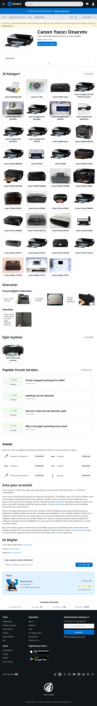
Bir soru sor (88, 370)
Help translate (8, 674)
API (4, 640)
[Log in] (93, 4)
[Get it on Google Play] (38, 659)
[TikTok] (55, 674)
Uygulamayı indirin (38, 646)
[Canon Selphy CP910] (60, 265)
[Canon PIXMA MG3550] (13, 176)
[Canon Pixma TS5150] (60, 243)
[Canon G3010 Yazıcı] (60, 87)
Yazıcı (30, 17)
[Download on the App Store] (39, 651)
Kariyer (6, 633)
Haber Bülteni (8, 636)
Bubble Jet (60, 502)
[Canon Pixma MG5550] (13, 221)
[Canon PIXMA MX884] (84, 176)
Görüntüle (39, 456)
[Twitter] (64, 674)
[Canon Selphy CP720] (36, 265)
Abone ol (79, 632)
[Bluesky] (83, 674)
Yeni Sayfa (89, 74)
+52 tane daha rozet (84, 590)
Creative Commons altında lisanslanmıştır (54, 702)
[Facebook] (60, 674)
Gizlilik (5, 654)
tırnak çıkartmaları (76, 530)
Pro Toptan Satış (35, 633)
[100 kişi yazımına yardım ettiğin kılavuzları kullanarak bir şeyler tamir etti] (84, 586)
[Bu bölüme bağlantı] (1, 485)
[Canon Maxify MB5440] (13, 154)
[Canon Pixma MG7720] (36, 221)
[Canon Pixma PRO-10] (13, 243)
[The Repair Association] (92, 674)
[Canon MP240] (36, 154)
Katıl (30, 629)
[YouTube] (74, 674)
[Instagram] (69, 674)
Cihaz (4, 17)
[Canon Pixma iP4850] (60, 198)
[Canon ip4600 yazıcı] (60, 132)
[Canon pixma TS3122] (36, 243)
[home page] (15, 4)
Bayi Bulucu (33, 636)
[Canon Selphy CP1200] (13, 265)
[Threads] (88, 674)
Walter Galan (48, 39)
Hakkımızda (7, 621)
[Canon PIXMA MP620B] (60, 176)
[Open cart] (87, 4)
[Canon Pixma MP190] (60, 221)
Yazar (9, 575)
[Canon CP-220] (36, 87)
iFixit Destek (7, 629)
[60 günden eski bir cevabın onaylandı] (79, 586)
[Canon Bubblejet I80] (13, 87)
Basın (31, 621)
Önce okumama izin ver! (75, 637)
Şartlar (5, 658)
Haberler (32, 625)
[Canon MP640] (60, 154)
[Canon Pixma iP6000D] (84, 198)
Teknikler (7, 309)
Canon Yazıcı (40, 17)
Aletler (7, 444)
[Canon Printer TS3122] (84, 243)
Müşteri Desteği (9, 625)
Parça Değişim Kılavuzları (17, 291)
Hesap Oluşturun (61, 11)
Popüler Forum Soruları (20, 370)
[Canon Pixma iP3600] (36, 198)
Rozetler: (86, 581)
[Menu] (3, 4)
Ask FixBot (82, 565)
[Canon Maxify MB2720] (84, 132)
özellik (57, 533)
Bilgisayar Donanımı (17, 17)
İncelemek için (7, 26)
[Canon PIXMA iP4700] (84, 154)
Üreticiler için (34, 640)
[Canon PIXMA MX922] (13, 198)
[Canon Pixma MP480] (84, 221)
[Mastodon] (78, 674)
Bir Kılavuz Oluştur (48, 44)
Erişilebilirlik (8, 650)
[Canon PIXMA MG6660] (36, 176)
